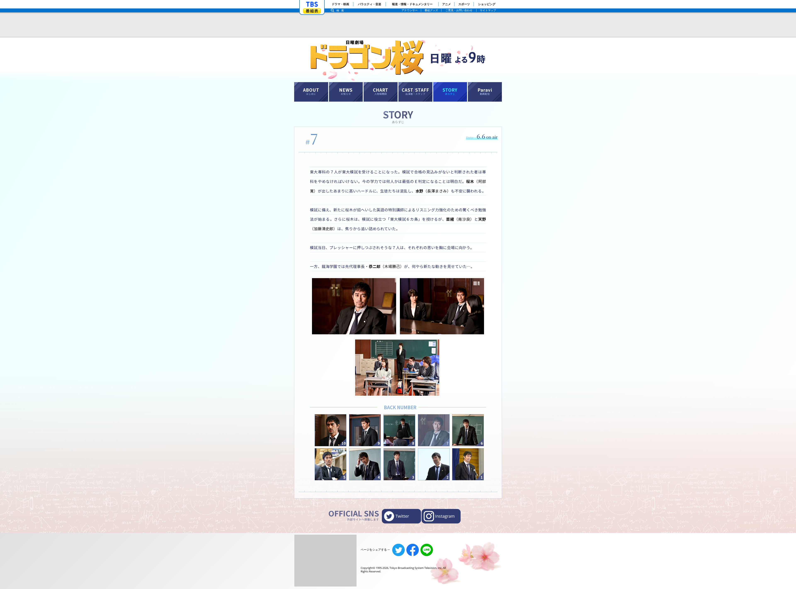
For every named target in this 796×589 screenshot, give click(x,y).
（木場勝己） (386, 266)
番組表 (312, 10)
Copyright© (368, 568)
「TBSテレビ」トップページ (312, 4)
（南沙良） (460, 219)
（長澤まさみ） (433, 190)
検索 (341, 10)
